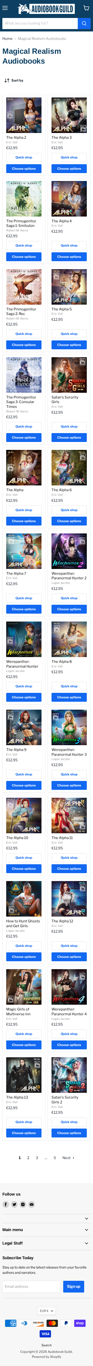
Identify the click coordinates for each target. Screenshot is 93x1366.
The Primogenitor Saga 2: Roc (21, 311)
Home (7, 39)
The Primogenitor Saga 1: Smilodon (21, 223)
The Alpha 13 (17, 1097)
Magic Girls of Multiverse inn (18, 1011)
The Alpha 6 (62, 490)
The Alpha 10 (17, 838)
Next (66, 1158)
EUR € (44, 1311)
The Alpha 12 (62, 921)
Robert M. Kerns (17, 230)
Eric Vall (11, 142)
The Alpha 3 (62, 137)
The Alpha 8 (62, 661)
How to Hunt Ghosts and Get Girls (23, 923)
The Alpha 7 (16, 573)
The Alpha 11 (62, 838)
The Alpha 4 (62, 221)
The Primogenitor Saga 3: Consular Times (21, 402)
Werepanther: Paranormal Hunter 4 (69, 1011)
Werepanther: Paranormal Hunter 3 (69, 752)
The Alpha (14, 490)
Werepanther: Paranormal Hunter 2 (69, 575)
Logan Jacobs (61, 583)
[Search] (84, 23)
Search (46, 1345)
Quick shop (24, 157)
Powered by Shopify (46, 1357)
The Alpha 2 (16, 137)
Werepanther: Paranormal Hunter (22, 664)
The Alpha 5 (62, 309)
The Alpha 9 (16, 750)
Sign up (73, 1286)
